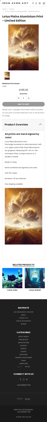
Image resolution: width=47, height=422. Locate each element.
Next (44, 280)
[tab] (23, 124)
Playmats (23, 346)
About (23, 315)
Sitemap (23, 324)
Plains (23, 361)
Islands (23, 352)
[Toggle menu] (44, 3)
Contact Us (23, 318)
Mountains (23, 355)
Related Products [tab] (23, 264)
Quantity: (23, 94)
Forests (23, 349)
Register (27, 321)
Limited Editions (23, 343)
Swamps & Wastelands (23, 358)
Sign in (19, 321)
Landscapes (23, 363)
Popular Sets (23, 340)
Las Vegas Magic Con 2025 (23, 312)
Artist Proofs (23, 337)
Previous (2, 280)
